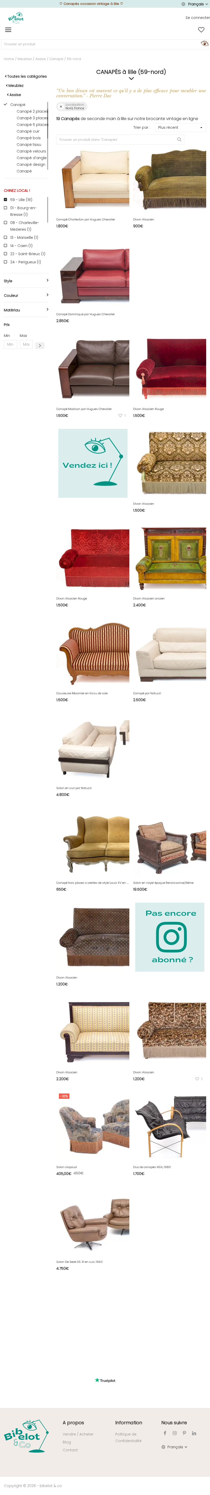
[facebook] (165, 1433)
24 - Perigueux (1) (25, 262)
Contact (70, 1450)
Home (9, 58)
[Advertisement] (26, 430)
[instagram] (174, 1433)
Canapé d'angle (32, 157)
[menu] (8, 30)
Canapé (56, 58)
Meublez (25, 58)
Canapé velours (31, 151)
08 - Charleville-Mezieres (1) (24, 226)
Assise (40, 58)
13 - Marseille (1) (24, 237)
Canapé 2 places (32, 111)
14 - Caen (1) (21, 245)
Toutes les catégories (27, 76)
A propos (73, 1422)
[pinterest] (184, 1433)
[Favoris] (201, 30)
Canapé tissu (29, 144)
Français (196, 4)
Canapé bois (29, 137)
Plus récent (168, 127)
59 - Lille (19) (21, 199)
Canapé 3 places (32, 118)
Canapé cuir (28, 131)
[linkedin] (194, 1433)
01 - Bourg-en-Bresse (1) (23, 211)
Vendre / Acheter (78, 1434)
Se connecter (198, 17)
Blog (67, 1442)
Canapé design (31, 164)
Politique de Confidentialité (128, 1437)
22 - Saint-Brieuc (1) (27, 253)
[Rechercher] (204, 43)
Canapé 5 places (33, 124)
